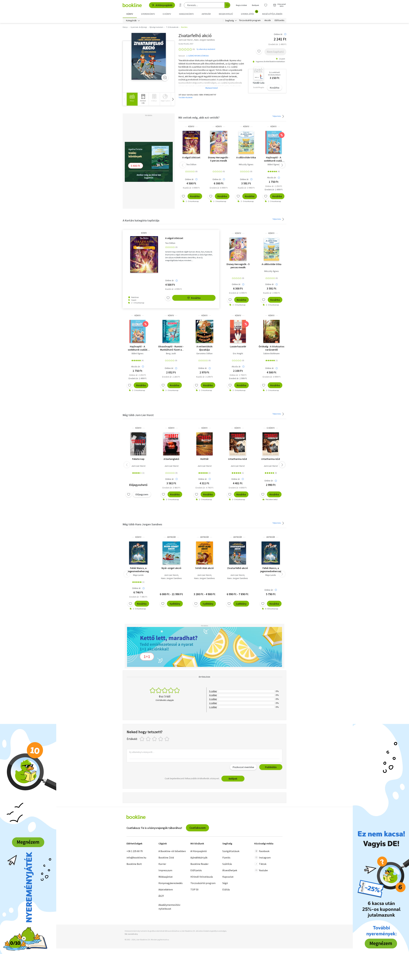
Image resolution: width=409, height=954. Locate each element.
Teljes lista (276, 116)
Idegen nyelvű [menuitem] (226, 13)
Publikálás (271, 767)
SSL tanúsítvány (131, 934)
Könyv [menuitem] (130, 13)
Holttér (204, 458)
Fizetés (226, 857)
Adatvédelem (165, 889)
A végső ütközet (191, 157)
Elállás (226, 889)
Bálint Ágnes (273, 164)
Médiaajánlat (165, 876)
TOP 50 (194, 889)
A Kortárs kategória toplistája (141, 220)
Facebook (264, 851)
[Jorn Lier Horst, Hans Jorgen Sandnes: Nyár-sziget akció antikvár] (171, 552)
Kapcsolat (228, 876)
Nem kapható (275, 52)
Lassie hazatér (238, 346)
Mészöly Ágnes (246, 164)
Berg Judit (171, 353)
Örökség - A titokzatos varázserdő (271, 348)
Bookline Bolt (134, 863)
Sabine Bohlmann (271, 353)
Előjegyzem (141, 494)
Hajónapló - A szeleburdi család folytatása (273, 159)
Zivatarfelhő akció (237, 568)
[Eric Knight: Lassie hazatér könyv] (238, 331)
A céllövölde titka (246, 157)
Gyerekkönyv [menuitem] (148, 13)
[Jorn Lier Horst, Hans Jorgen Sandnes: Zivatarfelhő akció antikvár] (237, 552)
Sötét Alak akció (204, 568)
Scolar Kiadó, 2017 (185, 43)
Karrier (162, 863)
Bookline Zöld (166, 857)
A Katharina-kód (237, 458)
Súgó (225, 883)
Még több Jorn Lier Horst (138, 415)
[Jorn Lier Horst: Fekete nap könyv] (138, 443)
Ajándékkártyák (198, 857)
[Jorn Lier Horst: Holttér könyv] (204, 443)
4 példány (175, 603)
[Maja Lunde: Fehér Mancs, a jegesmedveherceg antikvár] (271, 552)
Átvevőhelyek (229, 870)
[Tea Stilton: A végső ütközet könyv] (191, 142)
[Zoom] (164, 77)
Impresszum (165, 870)
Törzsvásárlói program (250, 20)
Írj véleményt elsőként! (206, 49)
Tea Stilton (191, 164)
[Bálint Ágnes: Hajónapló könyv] (274, 142)
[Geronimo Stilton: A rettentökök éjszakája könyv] (204, 331)
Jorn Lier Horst (138, 465)
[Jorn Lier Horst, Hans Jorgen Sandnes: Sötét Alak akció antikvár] (204, 552)
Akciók (267, 20)
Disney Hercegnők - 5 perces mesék (218, 159)
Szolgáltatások (230, 851)
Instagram (265, 857)
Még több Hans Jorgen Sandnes (142, 524)
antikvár (171, 537)
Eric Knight (238, 353)
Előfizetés (279, 20)
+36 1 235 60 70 (135, 851)
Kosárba (274, 87)
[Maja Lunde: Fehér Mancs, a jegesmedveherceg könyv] (138, 552)
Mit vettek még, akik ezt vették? (199, 117)
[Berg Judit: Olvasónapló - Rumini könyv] (171, 331)
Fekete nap (138, 458)
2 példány (241, 603)
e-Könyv (271, 428)
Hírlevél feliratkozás (201, 876)
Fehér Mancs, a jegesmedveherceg (138, 569)
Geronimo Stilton (204, 353)
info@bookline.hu (136, 857)
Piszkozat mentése (243, 767)
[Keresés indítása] (227, 5)
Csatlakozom (197, 828)
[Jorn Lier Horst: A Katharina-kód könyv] (237, 443)
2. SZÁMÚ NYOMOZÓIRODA (197, 55)
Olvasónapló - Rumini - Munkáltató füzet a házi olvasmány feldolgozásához (171, 348)
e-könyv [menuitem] (167, 13)
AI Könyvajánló (164, 5)
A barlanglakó (171, 458)
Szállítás (227, 863)
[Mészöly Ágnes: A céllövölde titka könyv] (246, 142)
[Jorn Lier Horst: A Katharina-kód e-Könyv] (270, 443)
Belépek (255, 5)
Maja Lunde (138, 575)
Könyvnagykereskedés (170, 883)
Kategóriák (131, 20)
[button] (173, 99)
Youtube (263, 870)
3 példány (208, 603)
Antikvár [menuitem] (206, 13)
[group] (132, 99)
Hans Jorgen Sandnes (171, 578)
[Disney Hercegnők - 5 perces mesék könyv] (218, 142)
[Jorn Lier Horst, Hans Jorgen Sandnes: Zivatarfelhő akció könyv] (148, 56)
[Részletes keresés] (180, 5)
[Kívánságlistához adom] (259, 51)
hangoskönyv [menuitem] (186, 13)
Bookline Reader (199, 863)
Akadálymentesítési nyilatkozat (169, 906)
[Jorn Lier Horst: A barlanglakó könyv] (171, 443)
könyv (191, 126)
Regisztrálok (241, 5)
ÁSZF (161, 895)
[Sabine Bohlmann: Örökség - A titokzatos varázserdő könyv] (271, 331)
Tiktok (262, 863)
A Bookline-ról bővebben (172, 851)
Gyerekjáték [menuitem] (249, 12)
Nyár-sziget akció (171, 568)
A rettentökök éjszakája (204, 348)
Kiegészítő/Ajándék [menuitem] (272, 13)
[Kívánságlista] (266, 5)
